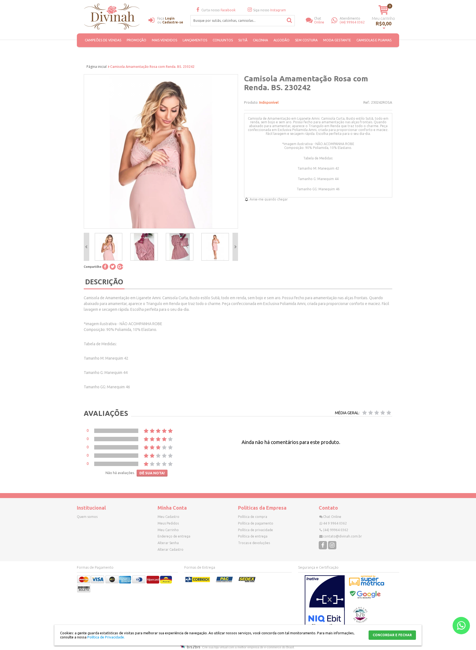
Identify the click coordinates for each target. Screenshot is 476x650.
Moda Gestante (337, 40)
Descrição (104, 281)
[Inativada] (325, 602)
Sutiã (242, 40)
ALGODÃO (282, 40)
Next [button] (235, 247)
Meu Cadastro (168, 516)
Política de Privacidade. (106, 637)
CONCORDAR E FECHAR (392, 635)
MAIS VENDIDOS (164, 40)
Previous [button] (86, 247)
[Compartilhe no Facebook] (105, 267)
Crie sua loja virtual (215, 647)
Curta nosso (218, 10)
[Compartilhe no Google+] (120, 267)
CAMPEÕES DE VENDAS (103, 40)
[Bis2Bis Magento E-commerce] (190, 647)
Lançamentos (195, 40)
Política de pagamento (255, 523)
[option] (108, 246)
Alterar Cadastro (170, 549)
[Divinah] (112, 17)
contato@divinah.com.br (342, 536)
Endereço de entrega (174, 536)
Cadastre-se (172, 22)
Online (319, 20)
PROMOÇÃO (136, 40)
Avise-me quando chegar (269, 199)
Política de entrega (252, 536)
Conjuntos (223, 40)
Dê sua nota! (152, 473)
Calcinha (260, 40)
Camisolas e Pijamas (373, 40)
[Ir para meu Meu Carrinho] (383, 10)
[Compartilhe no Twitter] (113, 267)
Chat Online (332, 516)
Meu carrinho (383, 18)
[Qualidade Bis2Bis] (360, 621)
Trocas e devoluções (254, 543)
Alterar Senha (168, 543)
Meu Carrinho (168, 530)
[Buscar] (289, 20)
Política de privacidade (255, 530)
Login (170, 18)
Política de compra (252, 516)
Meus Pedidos (168, 523)
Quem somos (87, 516)
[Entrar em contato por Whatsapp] (461, 625)
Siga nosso (269, 10)
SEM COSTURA (306, 40)
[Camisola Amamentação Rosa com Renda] (108, 246)
